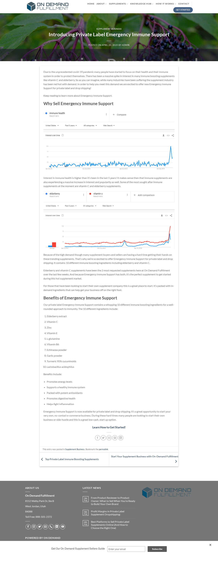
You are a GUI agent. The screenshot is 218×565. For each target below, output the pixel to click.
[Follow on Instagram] (34, 526)
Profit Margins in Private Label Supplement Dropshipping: (107, 513)
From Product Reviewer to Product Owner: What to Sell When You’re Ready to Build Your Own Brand (113, 500)
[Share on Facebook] (97, 437)
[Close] (211, 545)
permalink (103, 449)
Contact (183, 4)
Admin (126, 45)
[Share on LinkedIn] (120, 437)
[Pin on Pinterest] (114, 437)
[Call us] (51, 526)
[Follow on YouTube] (62, 526)
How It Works (165, 4)
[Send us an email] (45, 526)
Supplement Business (108, 29)
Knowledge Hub (140, 4)
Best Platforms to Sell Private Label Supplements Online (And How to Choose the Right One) (110, 524)
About (101, 4)
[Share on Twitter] (103, 437)
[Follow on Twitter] (39, 526)
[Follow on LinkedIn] (57, 526)
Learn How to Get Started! (109, 427)
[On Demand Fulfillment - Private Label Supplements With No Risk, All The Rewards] (47, 7)
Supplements (117, 4)
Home (90, 4)
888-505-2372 (44, 516)
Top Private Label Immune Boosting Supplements (72, 459)
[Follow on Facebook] (28, 526)
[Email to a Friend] (109, 437)
